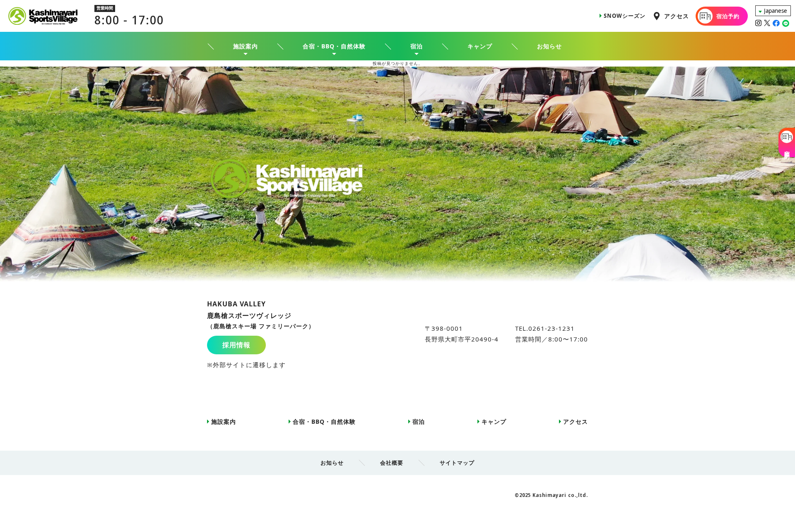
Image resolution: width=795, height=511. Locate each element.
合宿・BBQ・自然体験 (324, 421)
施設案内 (223, 421)
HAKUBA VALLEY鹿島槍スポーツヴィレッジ (261, 314)
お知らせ (549, 46)
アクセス (676, 16)
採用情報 (236, 344)
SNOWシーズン (625, 15)
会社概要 (391, 462)
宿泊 (418, 421)
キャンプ (479, 46)
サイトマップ (457, 462)
